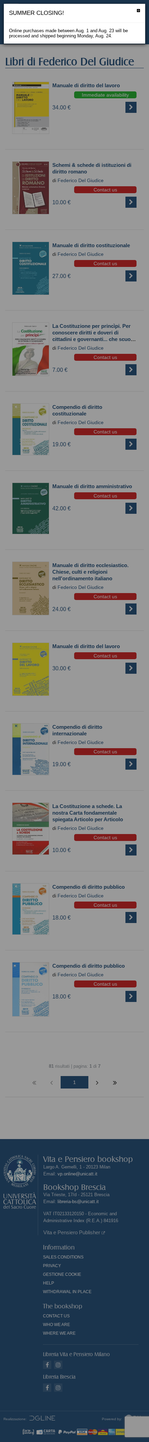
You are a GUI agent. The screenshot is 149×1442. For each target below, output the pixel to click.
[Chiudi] (138, 10)
